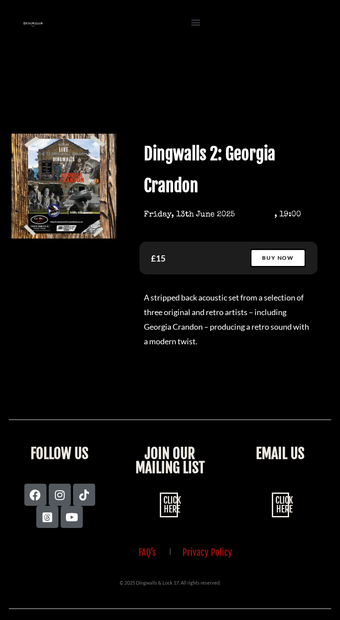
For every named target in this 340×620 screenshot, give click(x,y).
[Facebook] (35, 495)
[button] (196, 22)
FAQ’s (147, 552)
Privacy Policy (207, 552)
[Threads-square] (47, 517)
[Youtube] (72, 517)
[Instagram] (60, 495)
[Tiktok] (84, 495)
